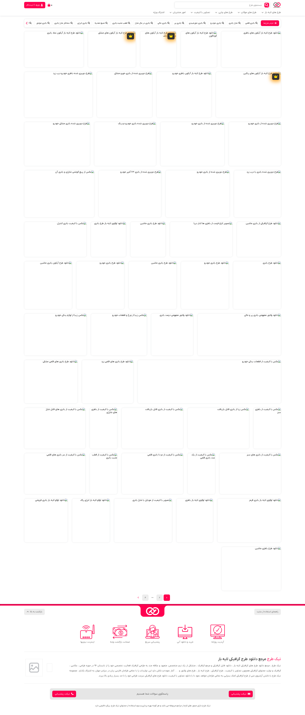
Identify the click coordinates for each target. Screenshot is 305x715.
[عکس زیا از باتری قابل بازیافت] (218, 428)
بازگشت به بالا (36, 611)
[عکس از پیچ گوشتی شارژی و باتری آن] (59, 194)
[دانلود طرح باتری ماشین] (148, 239)
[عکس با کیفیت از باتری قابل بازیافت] (152, 428)
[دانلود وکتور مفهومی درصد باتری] (172, 334)
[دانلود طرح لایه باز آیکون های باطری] (251, 49)
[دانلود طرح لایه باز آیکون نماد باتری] (53, 49)
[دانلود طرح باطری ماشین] (251, 569)
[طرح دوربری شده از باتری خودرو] (255, 144)
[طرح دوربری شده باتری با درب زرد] (257, 194)
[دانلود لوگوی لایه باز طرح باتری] (108, 239)
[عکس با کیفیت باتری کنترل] (55, 239)
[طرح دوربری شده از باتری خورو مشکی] (124, 94)
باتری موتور (41, 23)
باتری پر (177, 23)
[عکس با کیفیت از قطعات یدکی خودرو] (209, 381)
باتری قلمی (250, 23)
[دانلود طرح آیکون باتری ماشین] (48, 285)
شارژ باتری (233, 23)
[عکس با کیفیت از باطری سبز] (267, 428)
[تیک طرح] (152, 611)
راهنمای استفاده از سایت (267, 611)
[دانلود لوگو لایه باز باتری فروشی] (46, 520)
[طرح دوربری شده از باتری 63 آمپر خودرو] (130, 194)
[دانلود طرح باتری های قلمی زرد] (107, 381)
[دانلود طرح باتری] (257, 285)
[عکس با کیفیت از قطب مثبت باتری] (103, 473)
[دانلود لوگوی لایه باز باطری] (195, 520)
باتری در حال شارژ (142, 23)
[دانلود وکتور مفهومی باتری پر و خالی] (239, 334)
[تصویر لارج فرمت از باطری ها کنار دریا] (201, 239)
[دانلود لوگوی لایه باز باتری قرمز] (249, 520)
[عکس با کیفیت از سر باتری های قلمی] (54, 473)
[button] (27, 23)
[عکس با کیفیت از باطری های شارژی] (103, 428)
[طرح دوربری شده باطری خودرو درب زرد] (58, 94)
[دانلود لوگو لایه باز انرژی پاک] (91, 520)
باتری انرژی (82, 23)
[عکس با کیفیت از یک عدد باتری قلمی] (201, 473)
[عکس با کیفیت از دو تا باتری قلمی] (152, 473)
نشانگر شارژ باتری (62, 23)
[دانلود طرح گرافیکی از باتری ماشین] (259, 239)
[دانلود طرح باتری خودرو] (205, 285)
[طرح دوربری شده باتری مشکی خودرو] (57, 144)
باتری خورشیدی (196, 23)
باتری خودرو (215, 23)
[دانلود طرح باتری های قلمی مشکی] (50, 381)
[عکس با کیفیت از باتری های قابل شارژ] (54, 428)
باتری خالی (162, 23)
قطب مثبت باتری (119, 23)
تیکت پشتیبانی (238, 693)
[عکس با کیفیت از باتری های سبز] (250, 473)
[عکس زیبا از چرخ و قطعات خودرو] (119, 334)
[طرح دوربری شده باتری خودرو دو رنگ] (125, 144)
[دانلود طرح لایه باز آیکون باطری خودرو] (184, 94)
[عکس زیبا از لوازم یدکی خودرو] (55, 334)
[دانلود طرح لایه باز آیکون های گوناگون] (199, 49)
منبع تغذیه (100, 23)
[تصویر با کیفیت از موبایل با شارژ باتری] (143, 520)
